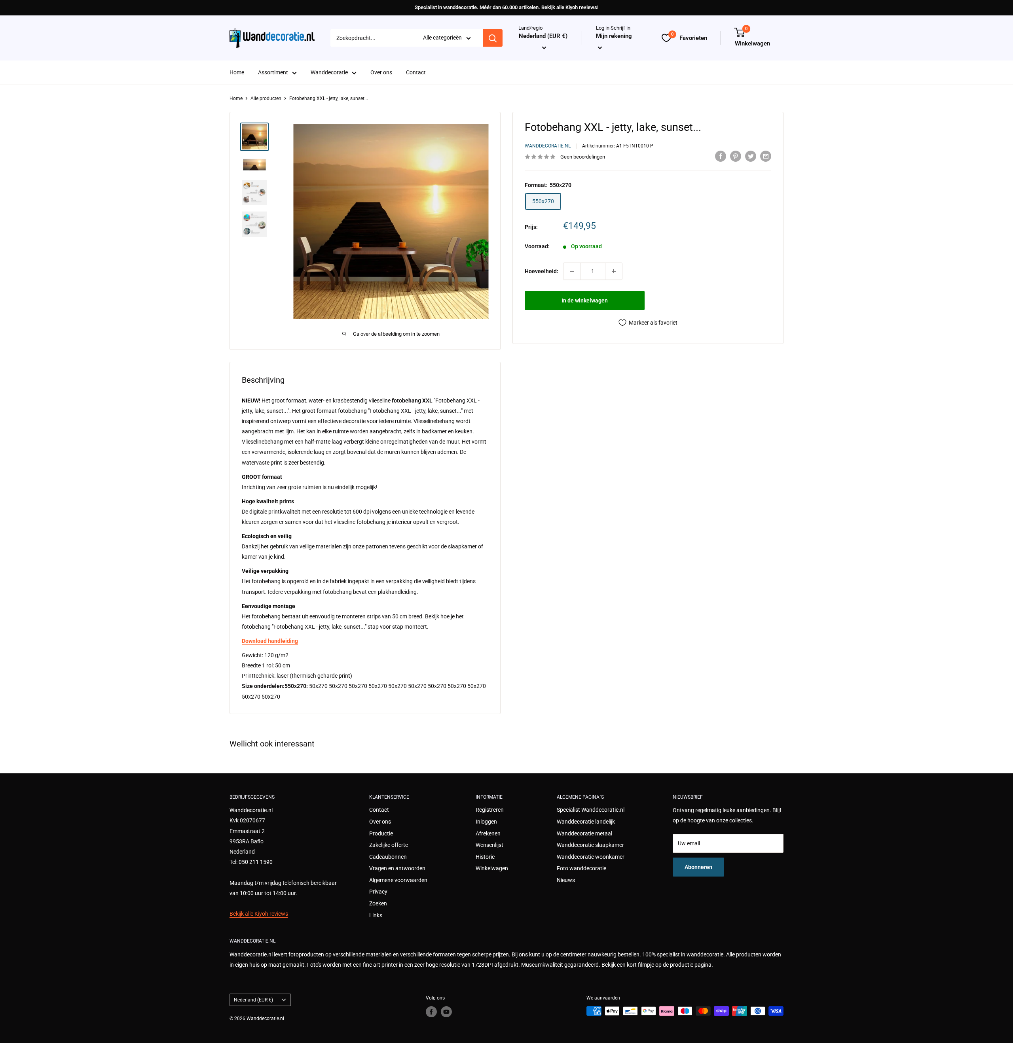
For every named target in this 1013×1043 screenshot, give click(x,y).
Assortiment (273, 73)
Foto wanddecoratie (581, 868)
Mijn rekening (614, 36)
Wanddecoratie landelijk (586, 821)
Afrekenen (488, 833)
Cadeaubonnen (388, 857)
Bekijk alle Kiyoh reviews (259, 914)
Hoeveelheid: (541, 271)
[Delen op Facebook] (720, 155)
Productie (381, 833)
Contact (416, 73)
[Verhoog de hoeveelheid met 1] (613, 271)
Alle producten (265, 98)
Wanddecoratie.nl (548, 146)
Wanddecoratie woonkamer (590, 857)
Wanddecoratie (329, 73)
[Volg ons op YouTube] (446, 1011)
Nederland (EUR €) (253, 1000)
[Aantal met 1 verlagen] (571, 271)
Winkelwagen (492, 868)
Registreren (490, 810)
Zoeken (378, 903)
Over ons (381, 73)
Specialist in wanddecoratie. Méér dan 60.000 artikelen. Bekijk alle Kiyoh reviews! (506, 7)
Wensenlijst (489, 845)
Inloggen (486, 821)
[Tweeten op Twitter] (750, 155)
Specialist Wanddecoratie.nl (590, 810)
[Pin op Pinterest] (735, 155)
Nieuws (566, 880)
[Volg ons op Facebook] (431, 1011)
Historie (485, 857)
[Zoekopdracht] (493, 38)
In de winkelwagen (585, 300)
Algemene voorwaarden (398, 880)
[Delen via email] (765, 155)
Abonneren (698, 867)
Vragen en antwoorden (397, 868)
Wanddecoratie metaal (584, 833)
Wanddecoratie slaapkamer (590, 845)
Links (375, 915)
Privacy (378, 891)
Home (237, 73)
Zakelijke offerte (388, 845)
